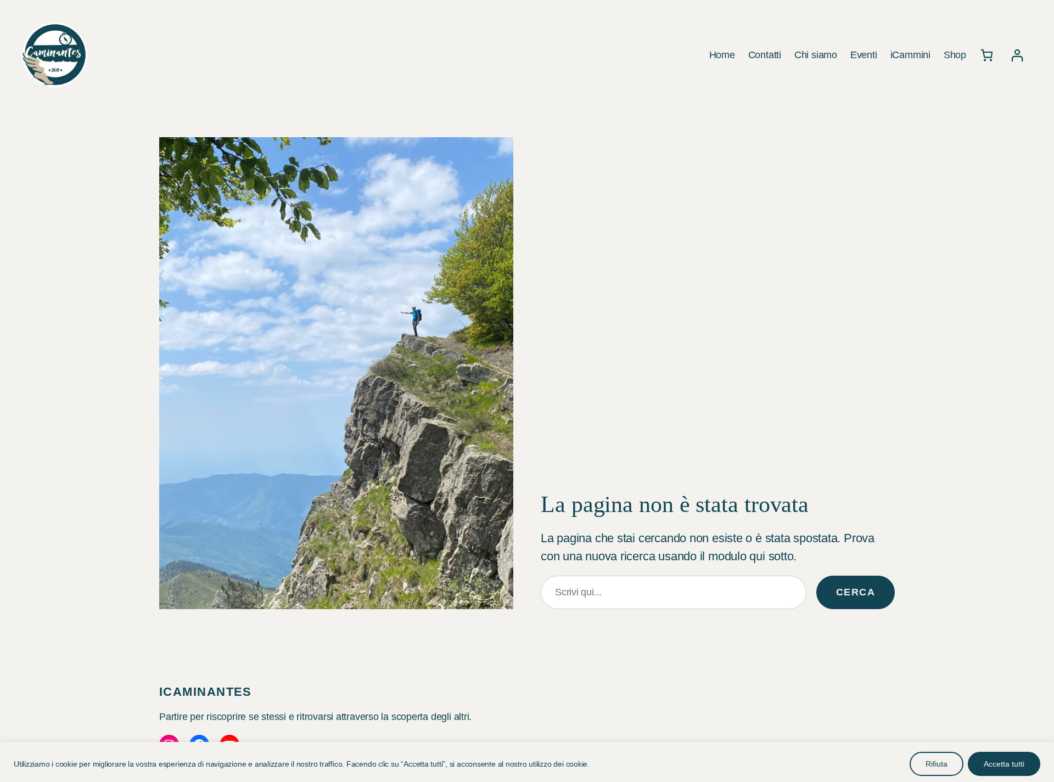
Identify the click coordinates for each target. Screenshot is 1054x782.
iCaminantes (205, 692)
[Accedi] (1017, 55)
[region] (527, 762)
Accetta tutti (1004, 764)
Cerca (855, 592)
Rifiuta (937, 764)
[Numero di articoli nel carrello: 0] (987, 55)
